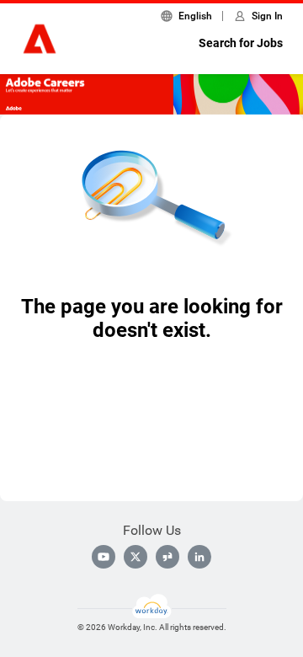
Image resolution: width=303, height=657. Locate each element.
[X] (135, 557)
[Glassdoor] (167, 557)
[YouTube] (103, 557)
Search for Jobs (241, 43)
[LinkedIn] (199, 557)
